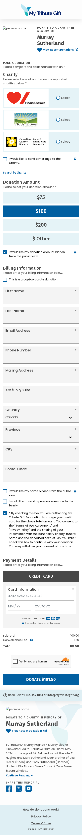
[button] (75, 162)
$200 (41, 225)
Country (12, 409)
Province (12, 429)
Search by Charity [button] (14, 172)
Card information (23, 589)
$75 (41, 197)
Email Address (17, 330)
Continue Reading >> (19, 775)
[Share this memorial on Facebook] (9, 788)
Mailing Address (19, 370)
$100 (41, 211)
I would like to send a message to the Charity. (35, 161)
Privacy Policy (41, 816)
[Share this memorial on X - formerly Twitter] (18, 788)
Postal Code (16, 469)
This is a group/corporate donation (33, 279)
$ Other (41, 239)
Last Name (14, 310)
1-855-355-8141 (33, 695)
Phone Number (18, 350)
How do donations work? (41, 810)
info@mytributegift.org (63, 695)
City (8, 449)
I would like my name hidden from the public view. (40, 493)
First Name (14, 291)
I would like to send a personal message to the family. (41, 503)
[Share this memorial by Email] (28, 788)
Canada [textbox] (11, 417)
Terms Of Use (41, 823)
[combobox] (10, 358)
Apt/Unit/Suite (17, 390)
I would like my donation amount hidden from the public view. (37, 254)
